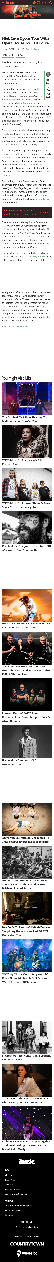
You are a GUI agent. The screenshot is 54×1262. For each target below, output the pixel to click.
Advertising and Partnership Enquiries (18, 1206)
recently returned (37, 256)
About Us (8, 1175)
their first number (26, 103)
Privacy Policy (10, 1180)
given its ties (42, 198)
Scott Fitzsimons (32, 49)
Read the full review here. (15, 326)
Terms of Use (9, 1184)
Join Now (44, 212)
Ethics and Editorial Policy (14, 1189)
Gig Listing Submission (13, 1210)
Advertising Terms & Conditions (16, 1194)
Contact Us (9, 1215)
